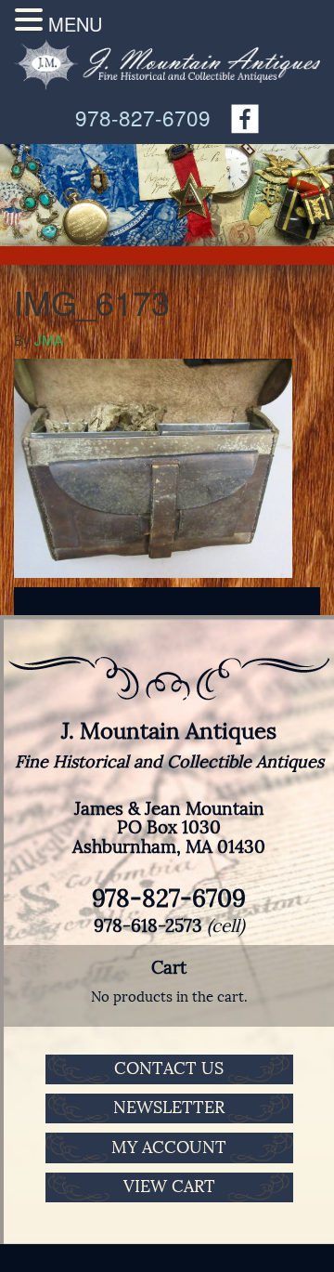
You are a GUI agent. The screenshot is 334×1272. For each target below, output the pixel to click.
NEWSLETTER (169, 1107)
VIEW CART (169, 1186)
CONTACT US (169, 1068)
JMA (48, 339)
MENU (75, 23)
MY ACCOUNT (168, 1147)
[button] (31, 20)
